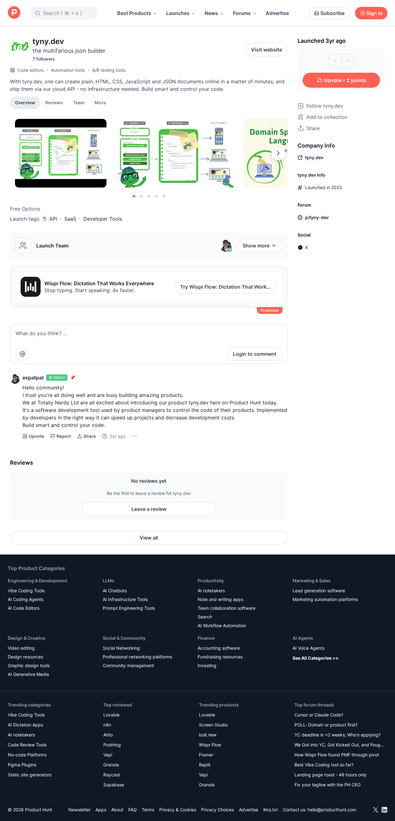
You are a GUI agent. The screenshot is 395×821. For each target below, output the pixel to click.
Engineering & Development (37, 580)
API (53, 219)
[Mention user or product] (22, 354)
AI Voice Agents (308, 648)
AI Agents (303, 638)
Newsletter (79, 809)
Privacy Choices (217, 809)
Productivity (211, 580)
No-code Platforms (27, 754)
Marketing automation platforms (325, 599)
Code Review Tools (27, 744)
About (117, 809)
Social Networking (121, 648)
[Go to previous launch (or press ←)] (334, 61)
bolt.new (207, 734)
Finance (206, 638)
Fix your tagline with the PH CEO (327, 784)
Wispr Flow (210, 744)
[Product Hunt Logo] (14, 13)
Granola (111, 764)
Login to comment (254, 354)
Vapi (107, 754)
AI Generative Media (28, 674)
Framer (206, 754)
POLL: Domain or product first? (326, 724)
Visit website (266, 49)
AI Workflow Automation (222, 625)
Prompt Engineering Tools (129, 608)
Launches (178, 13)
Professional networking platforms (137, 656)
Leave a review (148, 509)
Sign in (374, 13)
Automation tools (68, 70)
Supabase (113, 784)
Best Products (134, 13)
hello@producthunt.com (332, 809)
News (211, 13)
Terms (148, 809)
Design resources (25, 656)
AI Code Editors (23, 608)
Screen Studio (213, 724)
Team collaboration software (226, 608)
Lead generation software (319, 590)
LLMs (108, 580)
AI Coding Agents (25, 599)
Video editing (21, 648)
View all (149, 538)
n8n (107, 724)
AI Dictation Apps (25, 724)
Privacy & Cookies (177, 809)
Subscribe (332, 13)
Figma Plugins (22, 764)
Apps (101, 809)
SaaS (70, 219)
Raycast (111, 774)
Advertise (277, 13)
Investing (207, 665)
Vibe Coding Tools (26, 590)
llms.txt (270, 809)
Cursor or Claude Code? (318, 714)
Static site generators (30, 774)
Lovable (111, 714)
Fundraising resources (220, 656)
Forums (242, 13)
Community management (128, 665)
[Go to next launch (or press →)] (348, 61)
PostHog (112, 744)
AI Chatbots (115, 590)
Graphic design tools (29, 665)
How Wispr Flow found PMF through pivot (336, 754)
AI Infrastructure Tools (125, 599)
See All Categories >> (316, 658)
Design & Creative (26, 638)
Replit (204, 764)
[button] (100, 102)
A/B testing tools (109, 70)
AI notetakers (211, 590)
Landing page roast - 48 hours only (330, 774)
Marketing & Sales (312, 580)
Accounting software (219, 648)
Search (205, 616)
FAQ (132, 809)
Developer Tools (102, 219)
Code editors (30, 70)
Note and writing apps (220, 599)
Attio (108, 734)
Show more (256, 245)
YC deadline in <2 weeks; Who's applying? (337, 734)
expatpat (33, 377)
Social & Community (124, 638)
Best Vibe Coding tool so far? (323, 764)
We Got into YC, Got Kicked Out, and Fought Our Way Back (339, 745)
